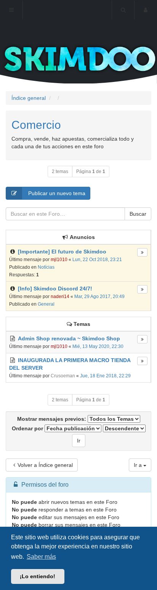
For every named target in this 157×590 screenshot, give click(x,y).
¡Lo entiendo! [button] (37, 576)
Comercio (36, 125)
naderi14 (60, 296)
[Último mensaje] (142, 252)
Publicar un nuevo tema (56, 193)
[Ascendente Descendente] (124, 428)
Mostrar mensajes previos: (52, 419)
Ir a (138, 465)
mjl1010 (59, 259)
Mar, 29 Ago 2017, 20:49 (99, 296)
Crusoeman (63, 375)
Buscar (138, 214)
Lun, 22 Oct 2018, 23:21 (97, 259)
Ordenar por (28, 428)
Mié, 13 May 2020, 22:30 (97, 346)
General (46, 304)
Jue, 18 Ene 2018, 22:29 (105, 375)
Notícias (46, 267)
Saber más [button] (41, 556)
